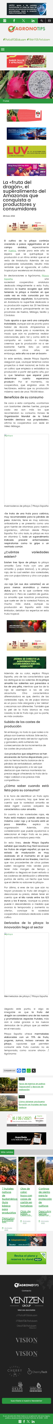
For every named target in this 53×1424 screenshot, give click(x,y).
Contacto (26, 1290)
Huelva (12, 250)
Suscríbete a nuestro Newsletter (26, 1400)
